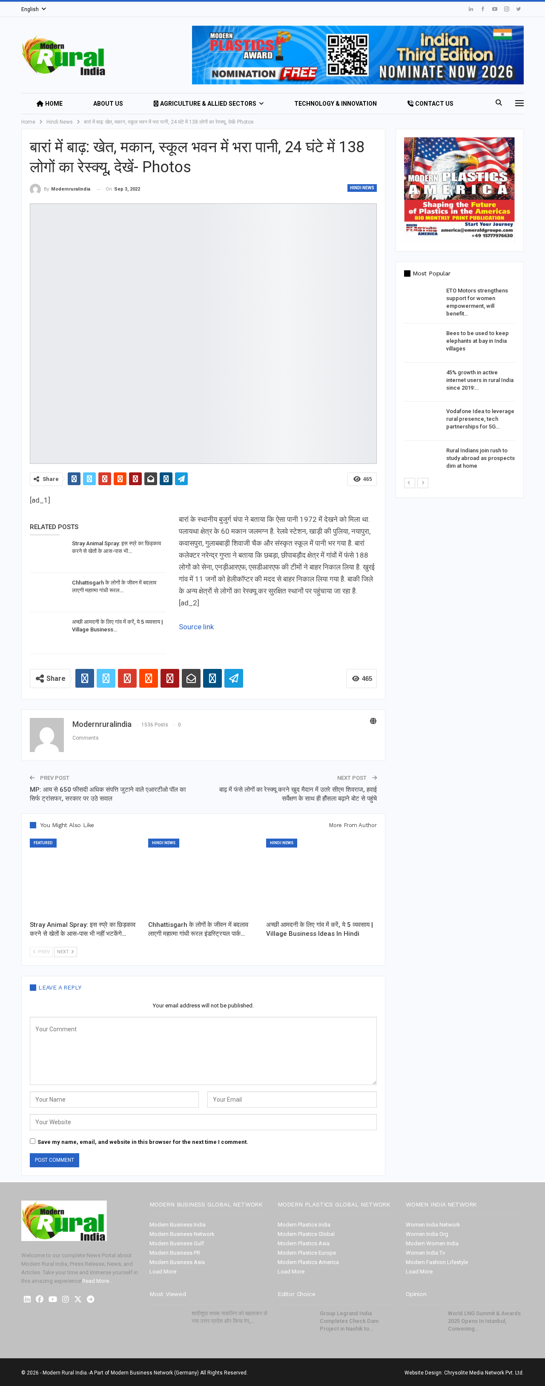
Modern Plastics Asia (304, 1243)
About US (108, 103)
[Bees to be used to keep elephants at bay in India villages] (422, 343)
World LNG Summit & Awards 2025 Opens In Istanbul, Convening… (484, 1321)
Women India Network (433, 1224)
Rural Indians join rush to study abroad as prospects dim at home (480, 458)
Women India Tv (425, 1253)
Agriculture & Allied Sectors (208, 103)
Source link (196, 626)
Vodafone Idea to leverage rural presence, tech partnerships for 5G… (480, 419)
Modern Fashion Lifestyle (437, 1262)
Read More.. (97, 1281)
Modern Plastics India (304, 1224)
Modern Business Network (182, 1234)
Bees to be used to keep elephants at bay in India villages (477, 341)
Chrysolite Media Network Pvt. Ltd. (484, 1373)
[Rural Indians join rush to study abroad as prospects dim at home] (422, 460)
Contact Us (434, 103)
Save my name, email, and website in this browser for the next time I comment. (142, 1142)
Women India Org (427, 1234)
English (30, 9)
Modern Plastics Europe (307, 1253)
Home (54, 103)
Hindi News (362, 187)
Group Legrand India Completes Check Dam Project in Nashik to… (349, 1321)
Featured (43, 843)
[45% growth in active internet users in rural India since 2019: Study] (422, 382)
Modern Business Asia (177, 1262)
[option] (459, 382)
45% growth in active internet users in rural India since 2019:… (479, 380)
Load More (162, 1271)
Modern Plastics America (308, 1262)
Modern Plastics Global (306, 1234)
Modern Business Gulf (176, 1243)
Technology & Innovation (335, 103)
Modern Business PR (174, 1253)
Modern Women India (432, 1243)
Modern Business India (177, 1224)
